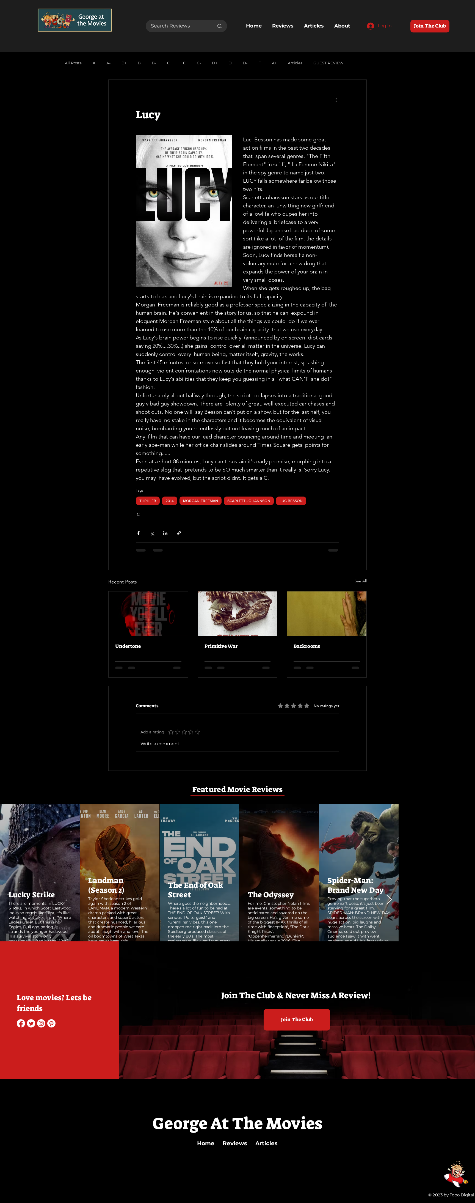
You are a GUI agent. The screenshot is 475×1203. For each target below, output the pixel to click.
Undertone (128, 646)
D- (245, 63)
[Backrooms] (326, 613)
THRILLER (147, 500)
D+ (214, 63)
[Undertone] (148, 613)
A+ (274, 63)
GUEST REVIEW (328, 63)
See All (361, 581)
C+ (169, 63)
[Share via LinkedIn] (165, 533)
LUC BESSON (291, 500)
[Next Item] (465, 872)
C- (199, 63)
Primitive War (221, 646)
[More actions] (336, 99)
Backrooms (307, 646)
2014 (169, 500)
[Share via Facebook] (138, 533)
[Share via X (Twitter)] (151, 533)
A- (108, 63)
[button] (37, 929)
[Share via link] (178, 533)
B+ (124, 63)
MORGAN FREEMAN (200, 500)
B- (154, 63)
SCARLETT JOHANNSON (248, 500)
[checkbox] (18, 929)
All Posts (73, 63)
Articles (295, 63)
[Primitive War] (237, 613)
